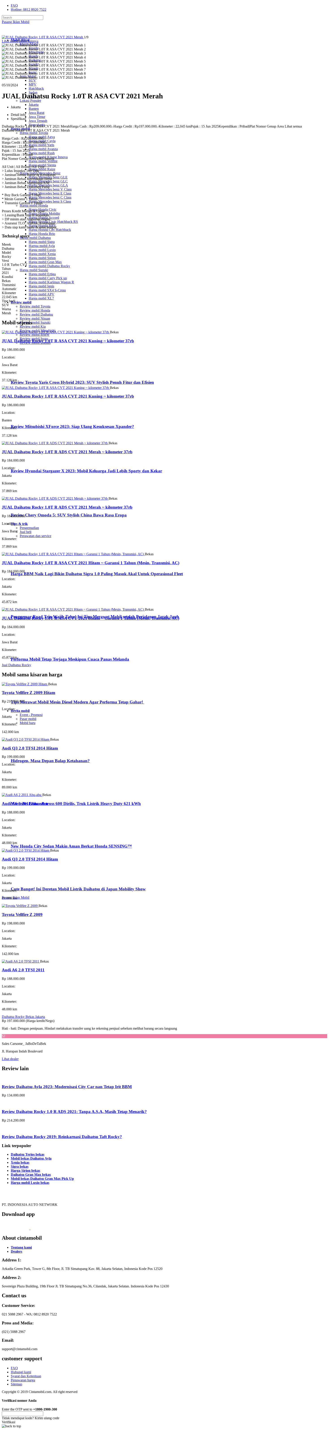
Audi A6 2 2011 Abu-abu (25, 803)
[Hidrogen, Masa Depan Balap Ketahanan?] (29, 752)
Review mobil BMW (34, 334)
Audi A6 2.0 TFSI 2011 (23, 970)
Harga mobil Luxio (42, 250)
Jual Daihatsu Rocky (16, 665)
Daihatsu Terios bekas (27, 1154)
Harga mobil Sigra (42, 242)
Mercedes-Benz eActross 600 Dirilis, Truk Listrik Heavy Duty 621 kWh (76, 803)
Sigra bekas (19, 1166)
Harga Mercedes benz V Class (50, 189)
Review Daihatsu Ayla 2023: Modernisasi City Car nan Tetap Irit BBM (67, 1086)
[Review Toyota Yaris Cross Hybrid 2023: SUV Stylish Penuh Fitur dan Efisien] (30, 373)
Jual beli (25, 532)
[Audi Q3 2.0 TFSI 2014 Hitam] (26, 739)
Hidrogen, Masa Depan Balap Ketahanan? (50, 760)
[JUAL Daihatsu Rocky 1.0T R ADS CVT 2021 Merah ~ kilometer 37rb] (55, 443)
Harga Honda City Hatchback (50, 230)
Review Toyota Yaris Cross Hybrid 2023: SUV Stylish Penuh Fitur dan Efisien (82, 382)
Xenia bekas (20, 1162)
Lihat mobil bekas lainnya (20, 41)
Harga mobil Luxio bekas (30, 1183)
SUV (32, 80)
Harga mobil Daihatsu (35, 238)
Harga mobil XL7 (41, 298)
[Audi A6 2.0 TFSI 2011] (21, 961)
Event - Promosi (31, 715)
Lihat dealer (10, 1059)
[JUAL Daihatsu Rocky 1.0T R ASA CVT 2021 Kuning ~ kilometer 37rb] (56, 332)
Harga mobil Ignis (41, 286)
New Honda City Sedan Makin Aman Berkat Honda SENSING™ (71, 846)
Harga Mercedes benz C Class (50, 197)
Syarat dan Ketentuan (26, 1376)
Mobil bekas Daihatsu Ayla (31, 1158)
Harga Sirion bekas (25, 1170)
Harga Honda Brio (42, 234)
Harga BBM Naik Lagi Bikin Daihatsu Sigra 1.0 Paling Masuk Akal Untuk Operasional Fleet (97, 573)
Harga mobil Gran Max (45, 262)
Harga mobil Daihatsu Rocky (49, 266)
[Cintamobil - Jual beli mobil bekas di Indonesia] (19, 32)
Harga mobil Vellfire (43, 161)
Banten (34, 109)
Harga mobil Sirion (42, 258)
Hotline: (28, 9)
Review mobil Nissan (35, 318)
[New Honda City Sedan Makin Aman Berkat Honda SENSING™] (29, 837)
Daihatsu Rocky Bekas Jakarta (23, 1017)
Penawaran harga (23, 1380)
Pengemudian (29, 528)
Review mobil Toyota (35, 306)
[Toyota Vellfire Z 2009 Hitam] (25, 684)
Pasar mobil (28, 719)
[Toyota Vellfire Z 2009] (20, 906)
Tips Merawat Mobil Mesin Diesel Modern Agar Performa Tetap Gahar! (77, 702)
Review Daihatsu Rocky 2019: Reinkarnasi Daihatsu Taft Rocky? (62, 1136)
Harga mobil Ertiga (42, 274)
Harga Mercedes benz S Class (50, 201)
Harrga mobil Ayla (42, 246)
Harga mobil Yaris (41, 145)
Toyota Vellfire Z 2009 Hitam (28, 692)
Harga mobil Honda (34, 205)
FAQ (14, 5)
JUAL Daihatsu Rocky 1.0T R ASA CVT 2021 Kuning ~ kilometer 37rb (68, 341)
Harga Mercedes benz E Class (50, 193)
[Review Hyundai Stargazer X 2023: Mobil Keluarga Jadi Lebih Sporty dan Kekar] (30, 462)
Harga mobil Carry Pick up (48, 278)
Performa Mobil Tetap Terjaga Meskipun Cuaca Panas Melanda (70, 659)
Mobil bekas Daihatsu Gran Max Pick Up (42, 1178)
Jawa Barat (36, 113)
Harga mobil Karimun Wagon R (51, 282)
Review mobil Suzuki (35, 322)
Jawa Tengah (38, 121)
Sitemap (16, 1384)
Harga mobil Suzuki (34, 270)
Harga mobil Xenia (42, 254)
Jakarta (33, 104)
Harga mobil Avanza (43, 149)
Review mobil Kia (33, 326)
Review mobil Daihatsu (36, 314)
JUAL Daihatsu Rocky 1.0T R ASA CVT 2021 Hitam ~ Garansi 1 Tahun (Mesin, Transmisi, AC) (90, 562)
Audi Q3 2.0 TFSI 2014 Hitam (30, 748)
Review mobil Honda (35, 310)
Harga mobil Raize (42, 169)
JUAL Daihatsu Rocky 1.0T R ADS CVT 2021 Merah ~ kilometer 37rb (67, 451)
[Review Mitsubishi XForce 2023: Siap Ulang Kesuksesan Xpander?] (30, 418)
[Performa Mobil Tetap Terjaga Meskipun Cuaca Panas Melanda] (29, 651)
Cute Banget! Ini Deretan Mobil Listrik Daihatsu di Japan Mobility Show (78, 889)
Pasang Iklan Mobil (15, 22)
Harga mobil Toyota (34, 133)
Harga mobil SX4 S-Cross (47, 290)
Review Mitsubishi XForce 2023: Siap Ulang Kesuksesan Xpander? (72, 426)
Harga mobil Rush (42, 153)
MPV (32, 84)
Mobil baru (27, 723)
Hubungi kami (21, 1372)
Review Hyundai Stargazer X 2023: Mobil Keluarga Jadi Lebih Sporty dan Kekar (86, 471)
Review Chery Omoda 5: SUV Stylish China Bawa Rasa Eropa (69, 515)
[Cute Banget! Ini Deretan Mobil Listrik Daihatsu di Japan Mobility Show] (29, 880)
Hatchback (36, 88)
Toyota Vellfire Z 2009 (22, 914)
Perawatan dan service (35, 536)
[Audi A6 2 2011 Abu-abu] (22, 795)
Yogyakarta (37, 125)
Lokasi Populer (30, 100)
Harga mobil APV (41, 294)
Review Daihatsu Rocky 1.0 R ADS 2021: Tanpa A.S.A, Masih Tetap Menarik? (74, 1111)
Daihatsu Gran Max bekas (31, 1174)
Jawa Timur (37, 117)
